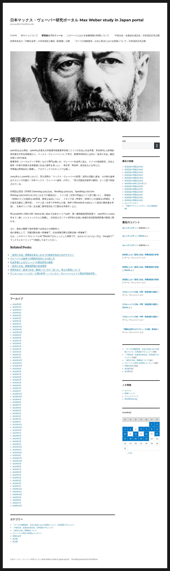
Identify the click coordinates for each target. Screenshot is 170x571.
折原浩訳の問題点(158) (134, 186)
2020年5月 (16, 475)
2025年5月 (16, 346)
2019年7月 (16, 503)
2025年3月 (16, 352)
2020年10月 (17, 461)
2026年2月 (16, 321)
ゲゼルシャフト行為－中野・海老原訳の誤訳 (139, 292)
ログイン (128, 390)
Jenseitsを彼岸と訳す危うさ (136, 183)
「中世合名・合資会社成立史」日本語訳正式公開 (136, 35)
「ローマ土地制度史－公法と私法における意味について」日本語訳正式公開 (109, 41)
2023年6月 (16, 408)
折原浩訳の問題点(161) (134, 175)
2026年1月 (16, 324)
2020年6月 (16, 472)
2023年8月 (16, 402)
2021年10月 (17, 452)
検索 (124, 141)
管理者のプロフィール (52, 35)
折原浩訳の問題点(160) (134, 178)
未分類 (15, 539)
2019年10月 (17, 494)
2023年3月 (16, 416)
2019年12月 (17, 489)
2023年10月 (17, 396)
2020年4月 (16, 478)
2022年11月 (17, 424)
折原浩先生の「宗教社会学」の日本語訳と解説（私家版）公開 (40, 41)
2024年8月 (16, 371)
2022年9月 (16, 430)
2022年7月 (16, 433)
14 (146, 434)
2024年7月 (16, 374)
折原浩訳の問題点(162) (134, 172)
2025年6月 (16, 343)
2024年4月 (16, 382)
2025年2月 (16, 354)
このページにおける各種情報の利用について (88, 35)
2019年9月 (16, 497)
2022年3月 (16, 444)
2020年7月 (16, 469)
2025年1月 (16, 357)
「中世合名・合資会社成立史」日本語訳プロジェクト (33, 528)
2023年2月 (16, 419)
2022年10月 (17, 427)
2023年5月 (16, 410)
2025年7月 (16, 341)
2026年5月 (16, 313)
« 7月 (130, 453)
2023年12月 (17, 394)
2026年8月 (16, 304)
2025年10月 (17, 332)
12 (136, 434)
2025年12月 (17, 327)
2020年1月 (16, 486)
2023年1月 (16, 422)
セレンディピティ (131, 203)
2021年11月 (17, 450)
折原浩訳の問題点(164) (134, 167)
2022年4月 (16, 441)
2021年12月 (17, 447)
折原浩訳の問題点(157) (134, 189)
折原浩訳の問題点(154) (134, 197)
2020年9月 (16, 464)
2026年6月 (17, 310)
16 (157, 434)
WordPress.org (131, 399)
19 (136, 439)
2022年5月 (16, 438)
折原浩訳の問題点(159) (134, 181)
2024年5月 (16, 380)
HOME (13, 35)
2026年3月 (16, 318)
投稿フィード (130, 393)
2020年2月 (16, 483)
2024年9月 (16, 368)
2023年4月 (16, 413)
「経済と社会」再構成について (24, 530)
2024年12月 (17, 360)
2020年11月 (17, 458)
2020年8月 (16, 466)
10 (125, 434)
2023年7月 (16, 405)
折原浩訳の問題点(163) (134, 169)
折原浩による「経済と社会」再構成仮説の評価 (140, 254)
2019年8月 (16, 500)
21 (146, 439)
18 (130, 439)
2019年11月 (17, 492)
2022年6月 (16, 436)
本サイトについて (29, 35)
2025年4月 (16, 349)
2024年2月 (16, 388)
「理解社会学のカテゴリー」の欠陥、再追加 (139, 329)
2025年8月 (16, 338)
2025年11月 (17, 329)
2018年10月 (17, 506)
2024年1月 (16, 391)
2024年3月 (16, 385)
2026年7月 (16, 307)
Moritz (141, 236)
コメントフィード (131, 396)
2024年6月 (16, 377)
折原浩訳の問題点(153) (134, 200)
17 (125, 439)
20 (141, 439)
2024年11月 (17, 363)
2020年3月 (16, 480)
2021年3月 (16, 455)
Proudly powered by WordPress (84, 559)
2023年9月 (16, 399)
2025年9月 (16, 335)
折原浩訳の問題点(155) (134, 195)
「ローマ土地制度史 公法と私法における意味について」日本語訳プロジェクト (43, 525)
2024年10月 (17, 366)
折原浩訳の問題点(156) (134, 192)
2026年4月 (16, 315)
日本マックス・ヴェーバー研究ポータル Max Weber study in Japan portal (76, 20)
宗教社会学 (16, 536)
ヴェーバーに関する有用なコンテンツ (27, 533)
